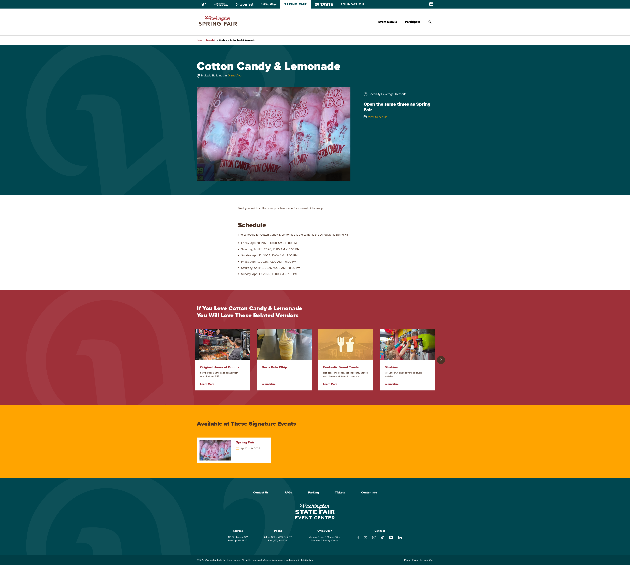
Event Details (387, 22)
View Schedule (377, 117)
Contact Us (261, 492)
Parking (313, 492)
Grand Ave (235, 75)
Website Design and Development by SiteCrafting (288, 560)
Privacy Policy (411, 560)
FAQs (288, 492)
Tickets (340, 492)
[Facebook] (358, 538)
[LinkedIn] (400, 538)
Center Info (369, 492)
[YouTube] (391, 538)
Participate (412, 22)
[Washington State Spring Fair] (218, 22)
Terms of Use (426, 560)
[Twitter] (366, 538)
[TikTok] (382, 538)
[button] (441, 360)
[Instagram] (374, 538)
